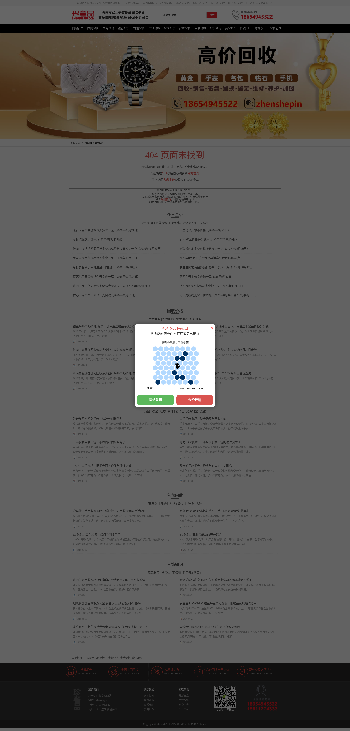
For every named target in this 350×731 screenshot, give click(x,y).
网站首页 (155, 400)
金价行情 (194, 400)
